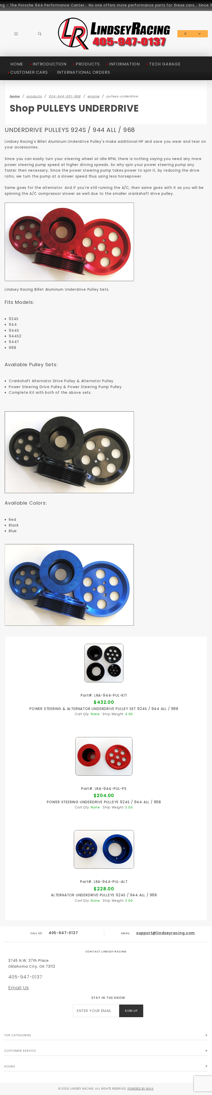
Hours (9, 1066)
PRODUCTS (88, 64)
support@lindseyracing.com (165, 933)
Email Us (18, 987)
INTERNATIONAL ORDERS (83, 72)
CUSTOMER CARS (29, 72)
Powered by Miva (140, 1089)
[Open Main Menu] (16, 34)
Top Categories (17, 1035)
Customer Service (20, 1051)
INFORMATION (124, 64)
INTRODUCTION (49, 64)
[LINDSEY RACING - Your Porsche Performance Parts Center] (114, 48)
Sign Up (131, 1011)
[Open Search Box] (40, 34)
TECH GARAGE (165, 64)
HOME (16, 64)
